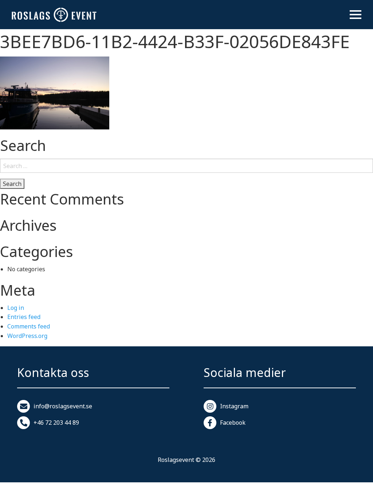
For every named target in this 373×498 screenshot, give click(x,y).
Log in (15, 308)
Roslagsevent (176, 460)
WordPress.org (27, 336)
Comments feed (28, 326)
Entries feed (23, 317)
